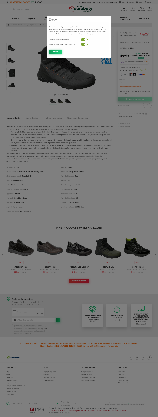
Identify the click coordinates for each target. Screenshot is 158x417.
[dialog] (79, 208)
